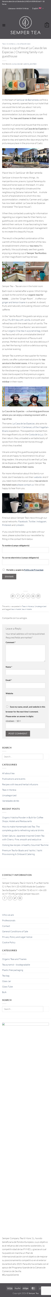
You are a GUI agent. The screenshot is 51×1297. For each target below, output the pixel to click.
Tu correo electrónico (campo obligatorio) (20, 557)
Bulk (4, 992)
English (35, 8)
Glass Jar (6, 981)
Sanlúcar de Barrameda (27, 99)
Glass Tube (7, 986)
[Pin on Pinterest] (33, 596)
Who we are (8, 914)
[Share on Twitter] (23, 596)
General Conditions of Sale (15, 931)
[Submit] (46, 756)
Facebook (23, 521)
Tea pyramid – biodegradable (16, 964)
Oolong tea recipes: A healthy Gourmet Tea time (25, 845)
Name (9, 667)
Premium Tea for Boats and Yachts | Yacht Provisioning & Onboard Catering (22, 852)
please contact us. (25, 484)
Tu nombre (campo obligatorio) (15, 545)
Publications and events (13, 778)
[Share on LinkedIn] (38, 596)
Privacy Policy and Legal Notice (17, 937)
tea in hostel (16, 609)
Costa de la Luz (36, 434)
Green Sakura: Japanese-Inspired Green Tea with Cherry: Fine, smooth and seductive (23, 837)
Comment (11, 642)
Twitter (32, 521)
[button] (4, 25)
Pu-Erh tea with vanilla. (19, 319)
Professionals (8, 920)
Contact (6, 926)
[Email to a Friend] (28, 596)
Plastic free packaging (12, 970)
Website (9, 693)
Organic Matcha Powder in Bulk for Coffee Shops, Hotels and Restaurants (22, 819)
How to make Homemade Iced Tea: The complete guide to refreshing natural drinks (23, 828)
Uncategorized (9, 795)
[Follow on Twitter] (15, 898)
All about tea (8, 773)
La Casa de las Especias (23, 423)
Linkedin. (20, 525)
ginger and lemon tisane (13, 302)
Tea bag (5, 975)
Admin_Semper (30, 64)
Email (9, 680)
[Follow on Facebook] (4, 898)
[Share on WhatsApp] (12, 596)
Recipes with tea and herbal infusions (20, 784)
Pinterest (6, 525)
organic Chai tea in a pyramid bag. (24, 330)
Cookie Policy (8, 942)
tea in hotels (27, 609)
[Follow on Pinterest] (20, 898)
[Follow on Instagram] (10, 898)
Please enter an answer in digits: (20, 716)
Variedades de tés (10, 800)
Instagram (41, 521)
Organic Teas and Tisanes (14, 959)
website (38, 477)
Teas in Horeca (9, 789)
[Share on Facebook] (17, 596)
